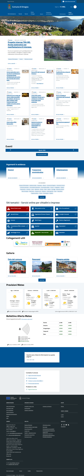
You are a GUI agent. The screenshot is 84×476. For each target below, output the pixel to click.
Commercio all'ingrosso (51, 185)
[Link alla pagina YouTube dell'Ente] (66, 425)
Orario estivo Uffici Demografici (11, 123)
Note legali (45, 427)
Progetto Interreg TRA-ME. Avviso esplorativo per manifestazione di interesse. (20, 44)
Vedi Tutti (42, 197)
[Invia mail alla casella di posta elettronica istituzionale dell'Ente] (15, 433)
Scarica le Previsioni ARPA (15, 311)
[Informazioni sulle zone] (26, 319)
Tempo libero (59, 191)
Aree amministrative (10, 406)
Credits (29, 471)
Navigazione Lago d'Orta (29, 435)
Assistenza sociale (33, 185)
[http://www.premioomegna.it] (37, 243)
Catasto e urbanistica (29, 410)
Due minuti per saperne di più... (63, 123)
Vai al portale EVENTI (42, 154)
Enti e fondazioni (9, 410)
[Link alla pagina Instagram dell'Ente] (64, 425)
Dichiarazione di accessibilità (48, 429)
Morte (45, 189)
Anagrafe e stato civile (29, 406)
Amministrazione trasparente (49, 430)
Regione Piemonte (10, 1)
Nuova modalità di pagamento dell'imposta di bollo (63, 97)
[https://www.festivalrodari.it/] (53, 244)
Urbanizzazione (63, 14)
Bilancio (44, 185)
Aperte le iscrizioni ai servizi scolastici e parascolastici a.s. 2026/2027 (36, 124)
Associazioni (39, 185)
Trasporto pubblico (34, 193)
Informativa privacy (47, 425)
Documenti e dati (9, 408)
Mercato (41, 189)
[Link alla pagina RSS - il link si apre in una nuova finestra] (64, 7)
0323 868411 (13, 431)
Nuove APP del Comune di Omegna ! (38, 72)
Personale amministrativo (11, 414)
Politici (7, 416)
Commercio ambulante (24, 187)
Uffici (7, 418)
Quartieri (51, 193)
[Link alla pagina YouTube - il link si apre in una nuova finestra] (63, 7)
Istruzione (28, 189)
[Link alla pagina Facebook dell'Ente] (61, 425)
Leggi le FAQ (45, 432)
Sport (55, 191)
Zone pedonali (45, 193)
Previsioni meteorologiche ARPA (30, 311)
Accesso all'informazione (24, 185)
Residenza (44, 191)
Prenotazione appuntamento (48, 435)
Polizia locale (31, 191)
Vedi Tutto (42, 280)
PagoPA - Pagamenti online (30, 433)
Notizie (62, 406)
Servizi (26, 14)
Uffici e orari (8, 454)
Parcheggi (53, 189)
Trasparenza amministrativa (49, 13)
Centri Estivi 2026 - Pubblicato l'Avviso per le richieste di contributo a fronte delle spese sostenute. (38, 99)
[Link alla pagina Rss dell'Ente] (68, 425)
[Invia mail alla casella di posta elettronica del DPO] (14, 463)
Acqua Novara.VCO (28, 429)
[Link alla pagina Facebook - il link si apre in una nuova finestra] (60, 7)
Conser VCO (27, 431)
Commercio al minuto (60, 185)
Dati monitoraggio (10, 471)
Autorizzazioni (27, 408)
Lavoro (32, 189)
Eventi (62, 416)
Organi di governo (10, 412)
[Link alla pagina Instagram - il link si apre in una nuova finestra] (61, 7)
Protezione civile (38, 191)
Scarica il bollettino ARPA (14, 344)
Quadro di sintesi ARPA (28, 344)
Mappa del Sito (39, 471)
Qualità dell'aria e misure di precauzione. (63, 72)
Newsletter (63, 426)
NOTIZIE (10, 40)
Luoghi (62, 414)
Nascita (49, 189)
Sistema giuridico (50, 191)
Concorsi (52, 187)
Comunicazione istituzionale (35, 187)
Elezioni (41, 14)
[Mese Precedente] (10, 150)
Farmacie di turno (28, 437)
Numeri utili (8, 456)
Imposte (62, 187)
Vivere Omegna (33, 13)
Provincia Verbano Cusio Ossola (31, 427)
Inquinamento (22, 189)
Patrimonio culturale (60, 189)
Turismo (40, 193)
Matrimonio (37, 189)
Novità (20, 14)
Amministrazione (12, 14)
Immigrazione (57, 187)
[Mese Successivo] (73, 150)
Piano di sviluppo (25, 191)
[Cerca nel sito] (75, 6)
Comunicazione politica (45, 187)
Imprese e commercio (47, 406)
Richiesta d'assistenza (47, 437)
